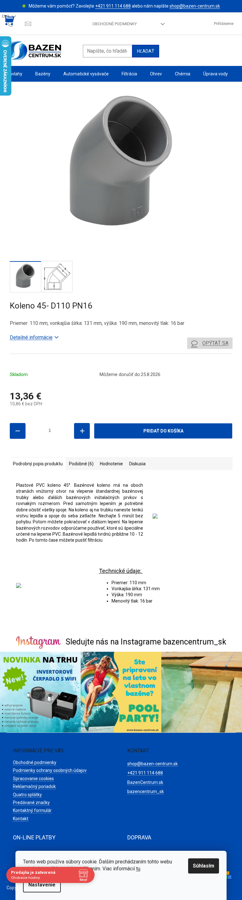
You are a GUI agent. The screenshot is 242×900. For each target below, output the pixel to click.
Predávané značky (31, 802)
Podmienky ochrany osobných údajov (50, 770)
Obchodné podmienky (114, 23)
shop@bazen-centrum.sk (195, 6)
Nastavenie (41, 885)
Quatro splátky (27, 794)
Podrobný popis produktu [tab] (38, 463)
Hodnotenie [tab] (111, 463)
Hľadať (145, 51)
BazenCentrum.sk (145, 782)
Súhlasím (203, 866)
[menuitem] (14, 74)
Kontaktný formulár (32, 810)
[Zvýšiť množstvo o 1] (82, 431)
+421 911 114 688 (113, 6)
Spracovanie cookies (33, 778)
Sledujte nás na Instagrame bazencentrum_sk (146, 641)
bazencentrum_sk (145, 791)
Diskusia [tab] (137, 463)
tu (138, 869)
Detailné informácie (31, 337)
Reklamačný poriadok (34, 786)
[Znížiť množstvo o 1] (18, 431)
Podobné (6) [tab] (81, 463)
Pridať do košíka (163, 430)
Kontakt (20, 818)
